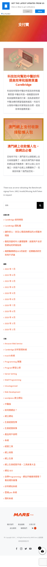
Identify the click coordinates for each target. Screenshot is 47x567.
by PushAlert (6, 14)
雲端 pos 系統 (11, 492)
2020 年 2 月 (10, 329)
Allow (40, 11)
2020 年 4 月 (10, 317)
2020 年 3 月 (10, 323)
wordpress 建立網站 (13, 398)
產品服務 (21, 524)
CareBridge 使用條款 (14, 219)
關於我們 (10, 524)
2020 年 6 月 (10, 311)
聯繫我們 (24, 528)
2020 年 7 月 (10, 305)
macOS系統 (10, 355)
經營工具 (9, 446)
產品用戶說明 (11, 434)
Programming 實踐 (13, 361)
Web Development (12, 392)
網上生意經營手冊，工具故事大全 (20, 464)
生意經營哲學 (11, 422)
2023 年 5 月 (10, 281)
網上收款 (9, 452)
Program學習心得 (13, 367)
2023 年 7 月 (10, 269)
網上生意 (9, 458)
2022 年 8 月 (10, 287)
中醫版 (8, 404)
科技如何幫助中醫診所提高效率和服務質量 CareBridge (23, 59)
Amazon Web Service (13, 343)
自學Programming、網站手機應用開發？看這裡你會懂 (23, 478)
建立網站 (9, 416)
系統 (7, 440)
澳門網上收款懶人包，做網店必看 (23, 129)
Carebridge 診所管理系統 (16, 349)
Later (28, 11)
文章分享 (32, 524)
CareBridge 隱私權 (13, 225)
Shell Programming (13, 380)
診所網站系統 (11, 486)
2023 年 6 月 (10, 275)
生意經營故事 (11, 428)
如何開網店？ (11, 410)
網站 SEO (9, 470)
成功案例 (13, 528)
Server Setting (11, 373)
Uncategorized (11, 386)
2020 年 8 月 (10, 299)
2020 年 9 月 (10, 293)
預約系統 (9, 498)
